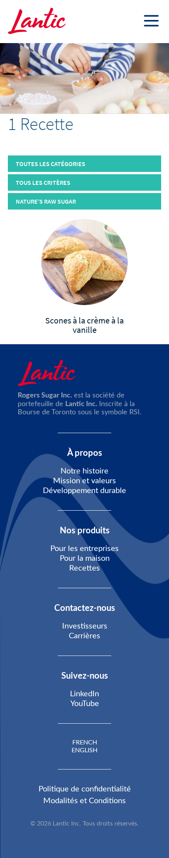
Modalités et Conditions (84, 801)
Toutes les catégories (50, 164)
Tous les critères (43, 182)
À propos (84, 453)
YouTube (84, 704)
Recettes (84, 568)
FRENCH (84, 742)
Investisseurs (84, 626)
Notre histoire (84, 471)
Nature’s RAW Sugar (46, 201)
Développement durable (84, 491)
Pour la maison (85, 558)
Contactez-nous (84, 608)
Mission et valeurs (84, 481)
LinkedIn (84, 694)
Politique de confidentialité (85, 789)
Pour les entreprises (84, 549)
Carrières (84, 636)
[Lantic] (37, 21)
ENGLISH (84, 750)
